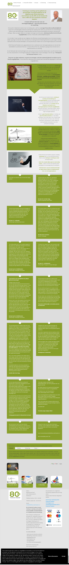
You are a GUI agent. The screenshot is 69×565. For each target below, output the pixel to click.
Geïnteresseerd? (16, 5)
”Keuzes (19, 448)
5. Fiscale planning (52, 2)
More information (53, 556)
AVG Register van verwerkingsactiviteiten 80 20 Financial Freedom (52, 504)
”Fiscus (35, 448)
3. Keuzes (36, 2)
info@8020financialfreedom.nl (33, 504)
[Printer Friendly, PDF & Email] (56, 464)
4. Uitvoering (43, 2)
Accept (63, 556)
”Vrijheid (11, 448)
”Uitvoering (27, 448)
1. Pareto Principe (17, 2)
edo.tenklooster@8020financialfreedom (50, 433)
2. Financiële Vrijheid (27, 2)
